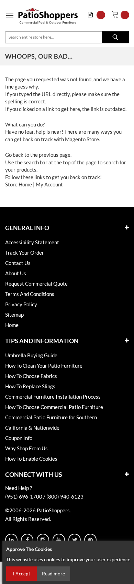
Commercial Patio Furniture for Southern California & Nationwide (51, 422)
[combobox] (67, 37)
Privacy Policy (21, 304)
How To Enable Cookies (31, 458)
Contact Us (18, 263)
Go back (14, 155)
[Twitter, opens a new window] (74, 540)
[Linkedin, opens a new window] (11, 540)
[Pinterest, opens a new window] (90, 540)
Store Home (18, 184)
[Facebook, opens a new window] (27, 540)
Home (12, 325)
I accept (21, 573)
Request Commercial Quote (36, 283)
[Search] (115, 37)
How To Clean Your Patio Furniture (43, 365)
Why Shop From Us (26, 448)
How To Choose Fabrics (31, 376)
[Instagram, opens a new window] (43, 540)
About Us (15, 273)
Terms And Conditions (29, 294)
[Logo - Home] (48, 15)
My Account (49, 184)
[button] (98, 14)
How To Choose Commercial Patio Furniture (54, 407)
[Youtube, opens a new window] (59, 540)
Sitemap (14, 314)
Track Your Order (24, 252)
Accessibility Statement (32, 242)
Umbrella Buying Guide (31, 355)
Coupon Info (18, 438)
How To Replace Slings (30, 386)
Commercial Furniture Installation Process (53, 396)
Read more (53, 573)
